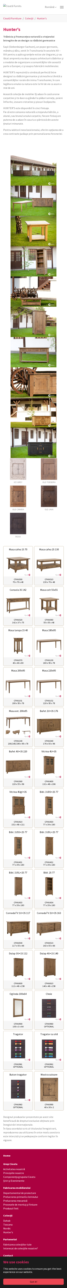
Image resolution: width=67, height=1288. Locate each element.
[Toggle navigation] (62, 7)
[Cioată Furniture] (33, 7)
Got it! (33, 1281)
